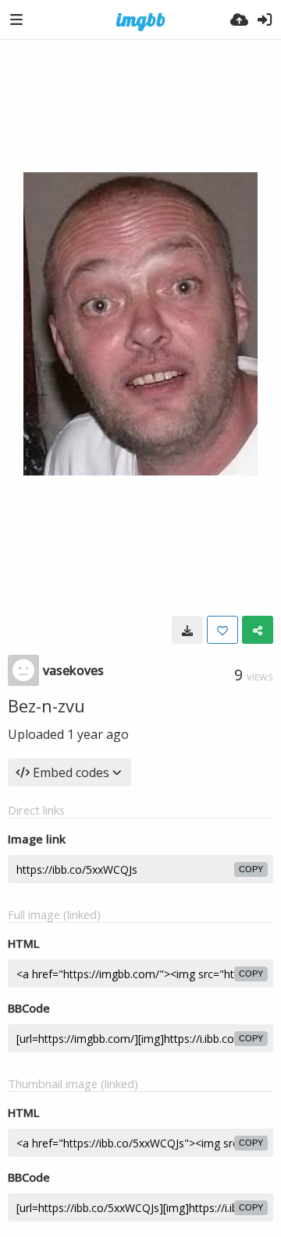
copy (251, 869)
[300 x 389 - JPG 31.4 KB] (187, 630)
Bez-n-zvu (46, 705)
